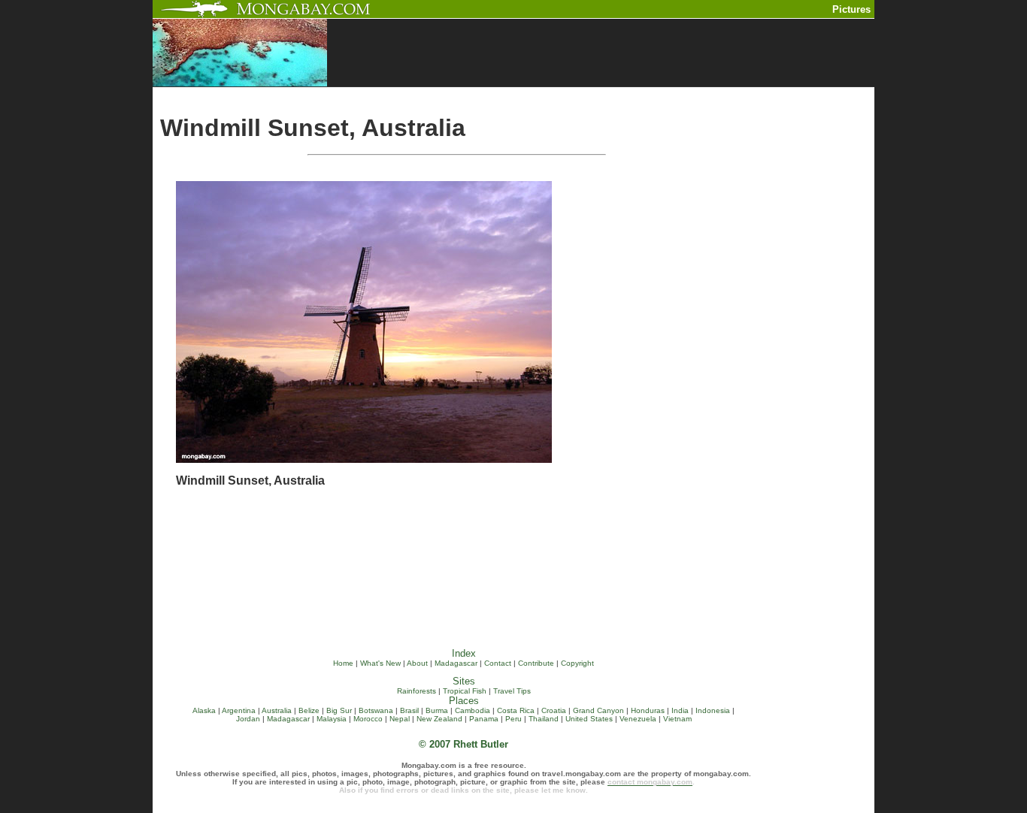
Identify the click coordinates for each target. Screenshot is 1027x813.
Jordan (248, 719)
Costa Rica (516, 710)
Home (343, 663)
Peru (513, 719)
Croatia (553, 710)
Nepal (399, 719)
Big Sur (339, 710)
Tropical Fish (464, 691)
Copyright (577, 663)
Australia (277, 710)
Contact (497, 663)
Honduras (648, 710)
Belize (309, 710)
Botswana (376, 710)
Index (464, 653)
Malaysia (332, 719)
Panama (483, 719)
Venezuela (638, 719)
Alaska (204, 710)
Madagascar (456, 663)
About (417, 663)
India (680, 710)
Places (464, 700)
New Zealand (439, 719)
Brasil (409, 710)
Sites (464, 681)
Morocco (368, 719)
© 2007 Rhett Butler (463, 744)
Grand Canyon (598, 710)
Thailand (544, 719)
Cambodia (472, 710)
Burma (437, 710)
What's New (380, 663)
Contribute (536, 663)
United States (589, 719)
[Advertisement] (577, 92)
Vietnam (677, 719)
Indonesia (712, 710)
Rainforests (416, 691)
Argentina (239, 710)
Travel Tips (512, 691)
